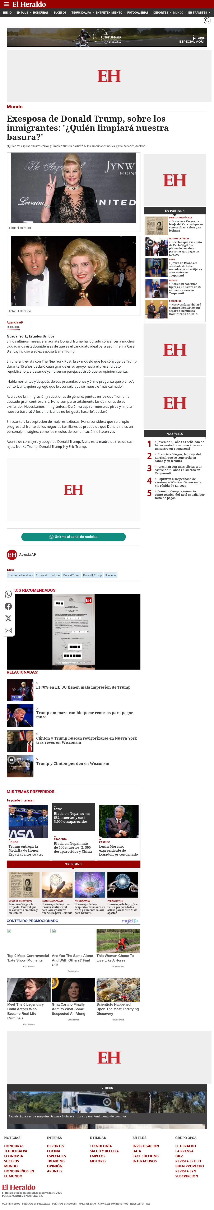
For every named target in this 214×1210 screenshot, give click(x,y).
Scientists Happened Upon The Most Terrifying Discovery (118, 1009)
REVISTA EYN (185, 1171)
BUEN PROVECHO (189, 1166)
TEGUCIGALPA (15, 1151)
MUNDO (11, 1166)
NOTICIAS (12, 1137)
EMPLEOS (97, 1156)
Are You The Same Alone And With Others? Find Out (72, 960)
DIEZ (179, 1156)
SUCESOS (11, 1161)
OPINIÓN (54, 1166)
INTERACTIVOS (144, 1161)
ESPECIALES (56, 1156)
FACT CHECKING (145, 1156)
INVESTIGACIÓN (145, 1146)
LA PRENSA (184, 1151)
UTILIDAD (98, 1137)
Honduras (110, 575)
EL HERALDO (185, 1146)
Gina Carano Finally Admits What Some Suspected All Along (68, 1009)
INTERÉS (54, 1137)
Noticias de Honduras (20, 575)
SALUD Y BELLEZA (104, 1151)
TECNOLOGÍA (101, 1146)
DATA (136, 1151)
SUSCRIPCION (186, 1176)
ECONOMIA (13, 1156)
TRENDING (56, 1161)
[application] (73, 632)
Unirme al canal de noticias (76, 537)
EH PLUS (139, 1137)
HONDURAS (14, 1146)
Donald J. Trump (92, 575)
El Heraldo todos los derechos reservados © (32, 1192)
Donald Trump (71, 575)
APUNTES (54, 1171)
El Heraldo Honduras (48, 575)
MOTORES (98, 1161)
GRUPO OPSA (186, 1137)
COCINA (53, 1151)
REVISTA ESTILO (188, 1161)
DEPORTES (55, 1146)
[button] (8, 594)
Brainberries (29, 966)
